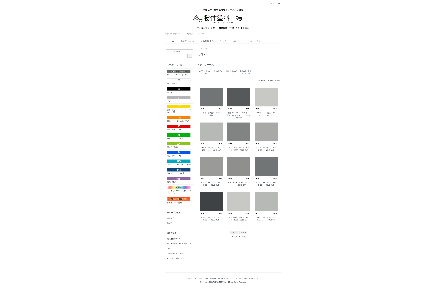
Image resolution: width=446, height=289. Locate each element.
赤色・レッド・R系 (174, 130)
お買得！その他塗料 (174, 203)
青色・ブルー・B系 (174, 156)
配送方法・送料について (176, 258)
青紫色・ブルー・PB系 (175, 173)
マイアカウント (274, 3)
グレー (207, 48)
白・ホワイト (172, 83)
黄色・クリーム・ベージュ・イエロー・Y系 (179, 111)
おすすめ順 (261, 80)
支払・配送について (201, 278)
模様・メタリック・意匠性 (177, 75)
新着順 (277, 80)
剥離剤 (169, 223)
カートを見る (255, 41)
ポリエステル (218, 71)
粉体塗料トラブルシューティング (213, 41)
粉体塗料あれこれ (187, 41)
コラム (169, 248)
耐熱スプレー (172, 218)
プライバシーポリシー (239, 278)
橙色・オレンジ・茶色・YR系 (178, 121)
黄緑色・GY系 (172, 147)
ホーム (171, 41)
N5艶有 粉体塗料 (207, 113)
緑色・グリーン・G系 (175, 138)
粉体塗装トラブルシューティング (179, 244)
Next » (243, 232)
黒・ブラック (172, 92)
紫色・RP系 (171, 182)
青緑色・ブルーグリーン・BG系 (179, 164)
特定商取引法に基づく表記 (220, 278)
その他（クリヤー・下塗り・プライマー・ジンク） (179, 192)
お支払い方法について (175, 253)
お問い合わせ (238, 41)
